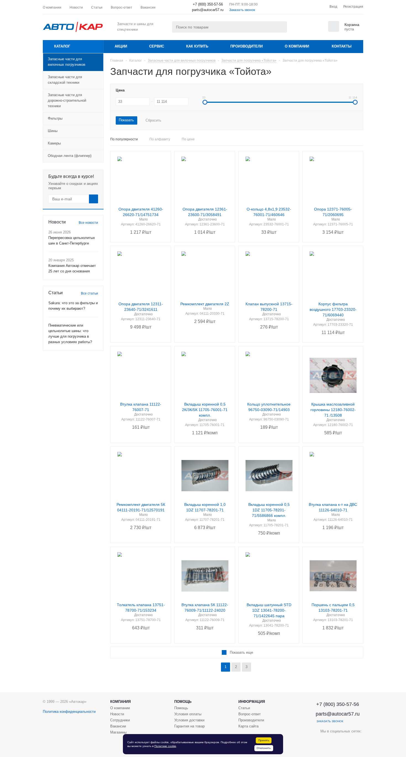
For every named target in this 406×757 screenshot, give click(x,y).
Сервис (156, 46)
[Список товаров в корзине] (344, 30)
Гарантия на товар (189, 726)
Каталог (62, 46)
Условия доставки (189, 720)
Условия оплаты (187, 714)
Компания (120, 702)
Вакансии (118, 726)
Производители (246, 46)
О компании (297, 46)
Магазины (118, 732)
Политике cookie (165, 746)
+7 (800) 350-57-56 (208, 4)
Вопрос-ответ (249, 714)
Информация (251, 702)
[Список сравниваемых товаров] (302, 28)
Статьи (244, 708)
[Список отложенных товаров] (316, 28)
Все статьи (89, 293)
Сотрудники (120, 720)
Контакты (342, 46)
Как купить (197, 46)
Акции (121, 46)
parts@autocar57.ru (207, 10)
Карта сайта (248, 726)
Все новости (88, 223)
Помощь (182, 702)
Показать (126, 120)
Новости (117, 714)
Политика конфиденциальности (69, 711)
